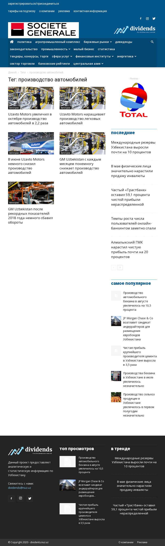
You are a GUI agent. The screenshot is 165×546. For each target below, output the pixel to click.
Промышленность (54, 49)
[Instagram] (147, 18)
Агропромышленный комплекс (57, 42)
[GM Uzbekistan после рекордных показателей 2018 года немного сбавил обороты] (31, 193)
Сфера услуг (60, 56)
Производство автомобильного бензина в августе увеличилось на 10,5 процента (137, 301)
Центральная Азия (86, 63)
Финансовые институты (93, 56)
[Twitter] (154, 18)
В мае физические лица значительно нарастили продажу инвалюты (132, 171)
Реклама (64, 11)
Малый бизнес (84, 49)
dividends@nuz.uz (19, 488)
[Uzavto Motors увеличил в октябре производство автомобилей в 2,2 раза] (31, 98)
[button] (152, 42)
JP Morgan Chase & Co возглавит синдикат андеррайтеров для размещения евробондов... (91, 488)
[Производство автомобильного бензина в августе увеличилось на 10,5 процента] (116, 296)
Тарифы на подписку (21, 11)
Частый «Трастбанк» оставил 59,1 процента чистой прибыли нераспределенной (130, 197)
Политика (24, 42)
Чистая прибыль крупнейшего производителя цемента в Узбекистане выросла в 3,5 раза (140, 356)
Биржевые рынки (96, 42)
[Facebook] (141, 18)
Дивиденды (123, 42)
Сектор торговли (22, 63)
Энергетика (125, 56)
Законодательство (24, 49)
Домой (12, 72)
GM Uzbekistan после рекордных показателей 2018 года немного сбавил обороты (30, 216)
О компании (47, 11)
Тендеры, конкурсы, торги (29, 56)
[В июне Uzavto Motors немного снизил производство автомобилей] (31, 143)
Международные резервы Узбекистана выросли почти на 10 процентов (133, 147)
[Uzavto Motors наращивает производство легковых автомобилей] (82, 98)
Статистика (106, 49)
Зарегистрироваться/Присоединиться (33, 3)
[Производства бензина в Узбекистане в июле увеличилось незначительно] (116, 376)
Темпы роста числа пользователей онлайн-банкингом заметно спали (133, 223)
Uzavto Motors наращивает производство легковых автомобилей (82, 118)
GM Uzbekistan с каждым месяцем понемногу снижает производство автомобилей (80, 166)
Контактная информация (90, 11)
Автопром (14, 107)
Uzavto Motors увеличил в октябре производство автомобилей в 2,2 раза (30, 118)
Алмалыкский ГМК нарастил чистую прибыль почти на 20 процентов (129, 249)
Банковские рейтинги (54, 63)
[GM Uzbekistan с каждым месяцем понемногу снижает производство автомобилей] (82, 143)
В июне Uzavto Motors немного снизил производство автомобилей (26, 166)
